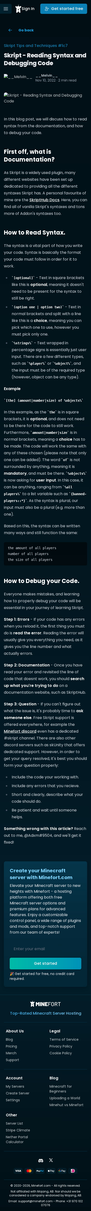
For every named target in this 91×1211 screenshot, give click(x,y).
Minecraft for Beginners (61, 1089)
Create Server (17, 1093)
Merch (11, 1053)
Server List (14, 1123)
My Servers (15, 1086)
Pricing (11, 1046)
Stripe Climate (18, 1130)
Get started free (67, 8)
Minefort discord (20, 731)
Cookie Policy (61, 1053)
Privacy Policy (61, 1046)
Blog (9, 1039)
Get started (45, 963)
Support (12, 1059)
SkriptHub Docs (44, 200)
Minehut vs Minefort (66, 1104)
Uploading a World (65, 1098)
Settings (13, 1100)
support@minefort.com (35, 1201)
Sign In (28, 8)
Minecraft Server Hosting (57, 1013)
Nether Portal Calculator (17, 1139)
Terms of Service (64, 1039)
